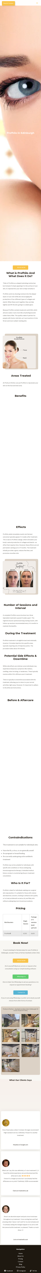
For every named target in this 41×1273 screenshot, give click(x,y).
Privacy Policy (20, 1267)
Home (20, 1253)
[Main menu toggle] (37, 3)
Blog (20, 1264)
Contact (20, 1261)
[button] (8, 3)
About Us (20, 1256)
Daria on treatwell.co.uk (20, 1191)
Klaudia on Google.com (20, 1145)
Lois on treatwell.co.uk (20, 1239)
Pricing (20, 1259)
